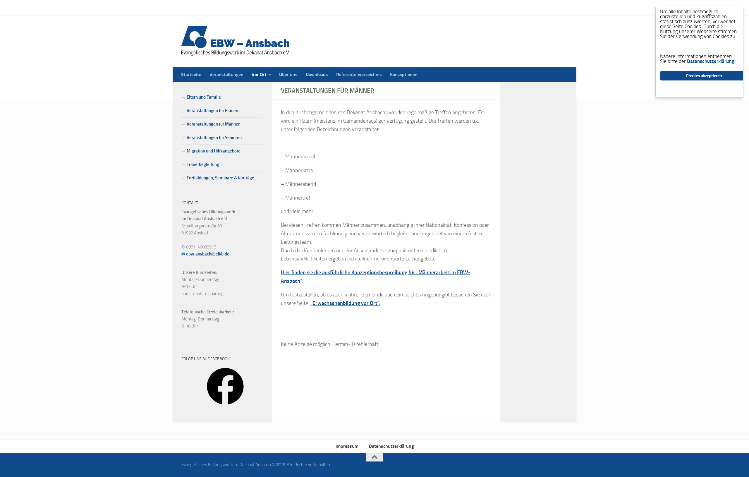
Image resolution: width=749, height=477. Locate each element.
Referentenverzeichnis (354, 7)
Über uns (284, 7)
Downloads (312, 7)
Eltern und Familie (204, 97)
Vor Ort (254, 7)
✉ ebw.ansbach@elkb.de (205, 254)
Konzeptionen (399, 7)
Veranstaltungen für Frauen (212, 110)
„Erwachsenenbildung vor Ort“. (345, 303)
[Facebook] (225, 406)
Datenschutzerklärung (391, 446)
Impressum (347, 446)
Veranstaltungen (222, 7)
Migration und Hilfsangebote (213, 151)
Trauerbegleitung (203, 164)
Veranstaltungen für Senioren (214, 137)
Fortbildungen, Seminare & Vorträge (220, 178)
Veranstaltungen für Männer (213, 124)
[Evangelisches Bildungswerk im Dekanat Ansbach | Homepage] (235, 41)
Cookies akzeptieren (704, 75)
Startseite (187, 7)
